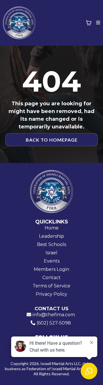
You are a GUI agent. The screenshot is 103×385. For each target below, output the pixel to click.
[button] (97, 22)
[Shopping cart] (89, 23)
